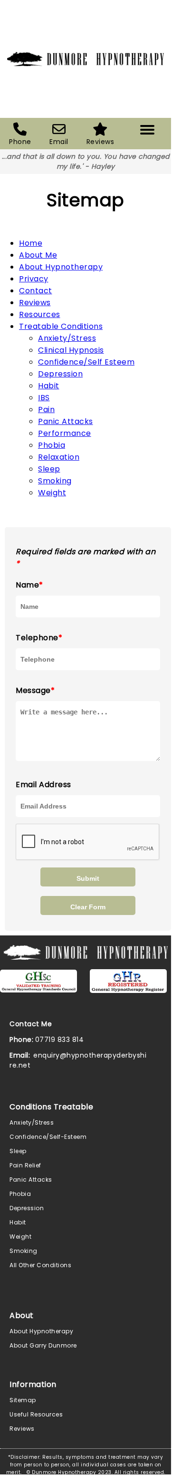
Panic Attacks (65, 421)
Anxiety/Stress (67, 338)
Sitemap (23, 1400)
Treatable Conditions (61, 326)
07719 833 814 (59, 1039)
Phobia (51, 445)
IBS (44, 397)
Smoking (55, 480)
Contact (35, 290)
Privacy (33, 278)
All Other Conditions (40, 1265)
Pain (46, 409)
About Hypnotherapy (61, 266)
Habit (48, 385)
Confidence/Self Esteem (86, 361)
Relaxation (58, 457)
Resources (39, 314)
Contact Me (31, 1024)
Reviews (35, 302)
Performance (64, 433)
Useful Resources (36, 1414)
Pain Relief (25, 1165)
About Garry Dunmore (43, 1345)
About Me (38, 255)
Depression (60, 373)
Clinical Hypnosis (71, 350)
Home (30, 243)
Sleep (49, 468)
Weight (52, 492)
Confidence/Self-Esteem (48, 1137)
